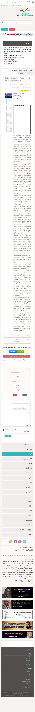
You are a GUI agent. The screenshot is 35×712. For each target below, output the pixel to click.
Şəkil (30, 534)
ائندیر (11, 351)
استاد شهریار (28, 445)
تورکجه (7, 5)
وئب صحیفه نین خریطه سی (24, 687)
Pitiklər (29, 2)
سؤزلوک (29, 449)
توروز (4, 555)
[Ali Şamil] (17, 593)
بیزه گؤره (14, 2)
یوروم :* (29, 412)
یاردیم (27, 43)
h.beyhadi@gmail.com (15, 51)
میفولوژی (29, 463)
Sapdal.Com (13, 695)
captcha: (28, 425)
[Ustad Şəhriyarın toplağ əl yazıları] (17, 626)
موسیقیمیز (29, 520)
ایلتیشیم (8, 2)
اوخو (19, 351)
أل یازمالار (29, 487)
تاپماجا (30, 501)
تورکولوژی (29, 454)
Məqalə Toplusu (21, 2)
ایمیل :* (29, 406)
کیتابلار (21, 73)
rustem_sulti (15, 381)
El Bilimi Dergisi (26, 530)
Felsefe (29, 468)
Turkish (3, 5)
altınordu (16, 369)
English (12, 5)
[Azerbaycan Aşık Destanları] (17, 604)
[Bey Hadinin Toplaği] (17, 635)
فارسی (24, 5)
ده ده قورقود (28, 473)
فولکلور (30, 482)
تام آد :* (29, 400)
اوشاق (30, 506)
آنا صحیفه (28, 677)
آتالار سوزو (28, 492)
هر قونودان (29, 525)
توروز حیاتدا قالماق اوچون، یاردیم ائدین (15, 356)
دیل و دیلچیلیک (27, 459)
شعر (30, 478)
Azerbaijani (18, 5)
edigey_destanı (15, 372)
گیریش (4, 29)
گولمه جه (29, 511)
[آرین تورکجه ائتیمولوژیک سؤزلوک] (17, 615)
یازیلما (12, 29)
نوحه (30, 516)
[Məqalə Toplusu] (17, 36)
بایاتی (30, 497)
